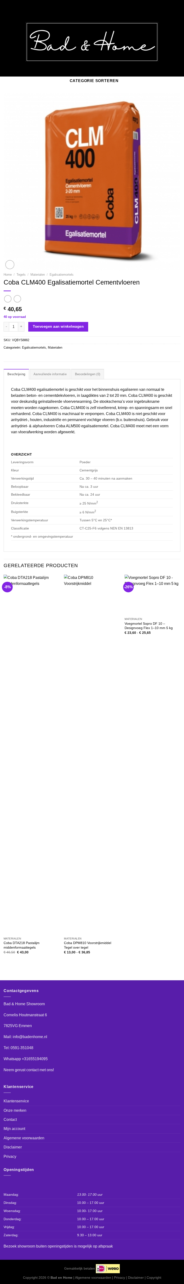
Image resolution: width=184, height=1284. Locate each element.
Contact (10, 1120)
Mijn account (14, 1129)
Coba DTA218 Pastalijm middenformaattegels (22, 945)
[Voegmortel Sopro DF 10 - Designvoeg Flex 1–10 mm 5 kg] (152, 595)
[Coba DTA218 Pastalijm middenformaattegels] (31, 754)
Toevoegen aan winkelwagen (58, 326)
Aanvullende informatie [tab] (50, 374)
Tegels (21, 274)
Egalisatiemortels (62, 274)
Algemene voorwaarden (24, 1138)
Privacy (10, 1156)
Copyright (154, 1277)
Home (8, 274)
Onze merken (15, 1110)
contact (32, 1070)
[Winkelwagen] (176, 42)
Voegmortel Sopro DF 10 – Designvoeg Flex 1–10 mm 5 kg (149, 626)
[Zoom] (9, 264)
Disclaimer (13, 1147)
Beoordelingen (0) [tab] (87, 374)
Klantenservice (16, 1101)
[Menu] (6, 42)
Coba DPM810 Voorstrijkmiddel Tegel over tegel (87, 945)
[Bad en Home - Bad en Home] (92, 42)
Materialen (37, 274)
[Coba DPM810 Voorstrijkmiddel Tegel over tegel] (92, 754)
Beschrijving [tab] (16, 374)
